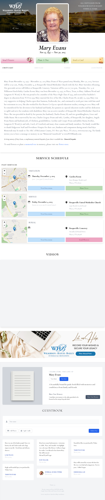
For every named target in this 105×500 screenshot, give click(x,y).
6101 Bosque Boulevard (77, 180)
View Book (54, 379)
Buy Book (64, 379)
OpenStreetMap (54, 494)
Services (38, 68)
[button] (14, 177)
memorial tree (30, 144)
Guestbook (97, 68)
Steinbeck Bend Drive (77, 231)
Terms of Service (57, 491)
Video (67, 68)
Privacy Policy (48, 491)
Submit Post (93, 431)
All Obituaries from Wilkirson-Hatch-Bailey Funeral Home (90, 6)
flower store (63, 144)
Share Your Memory (92, 397)
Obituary (7, 68)
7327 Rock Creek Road (77, 206)
